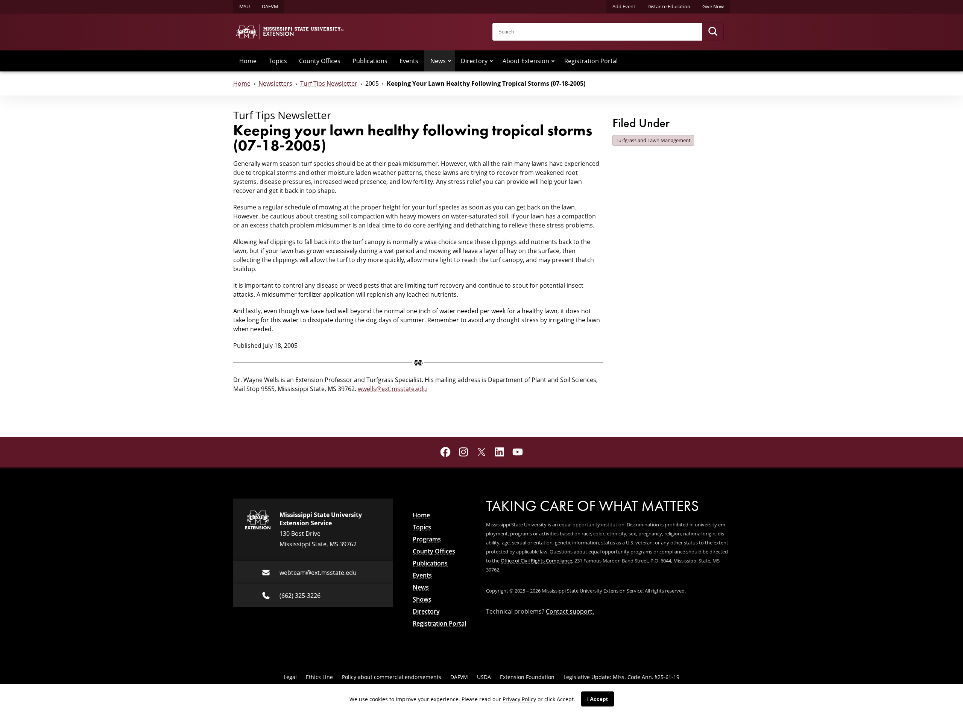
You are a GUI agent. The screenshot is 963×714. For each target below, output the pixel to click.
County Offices (319, 61)
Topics (278, 61)
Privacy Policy (519, 699)
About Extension (526, 61)
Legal (290, 677)
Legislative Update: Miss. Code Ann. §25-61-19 (621, 677)
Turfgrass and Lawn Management (653, 140)
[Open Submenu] (449, 61)
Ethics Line (319, 677)
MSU (244, 6)
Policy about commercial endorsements (391, 677)
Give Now (713, 6)
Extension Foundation (527, 677)
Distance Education (668, 6)
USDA (484, 677)
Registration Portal (591, 61)
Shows (422, 599)
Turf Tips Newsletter (328, 83)
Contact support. (570, 611)
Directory (474, 61)
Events (408, 61)
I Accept (597, 699)
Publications (369, 61)
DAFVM (270, 6)
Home (248, 61)
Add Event (623, 6)
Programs (427, 539)
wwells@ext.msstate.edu (392, 389)
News (438, 61)
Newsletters (275, 83)
